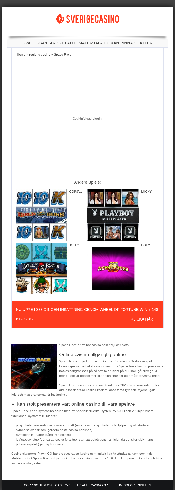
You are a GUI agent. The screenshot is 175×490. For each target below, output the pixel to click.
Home (21, 54)
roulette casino (39, 54)
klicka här (142, 319)
